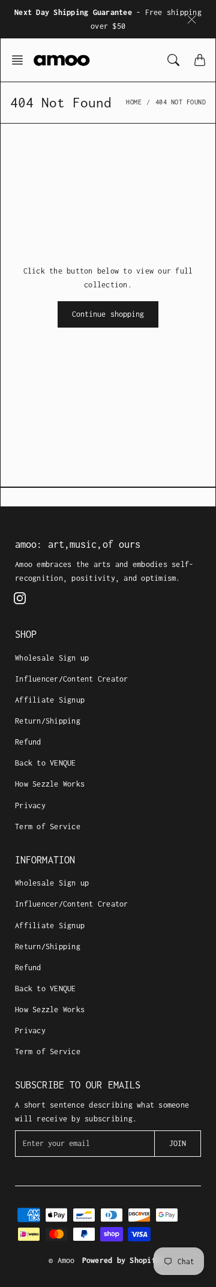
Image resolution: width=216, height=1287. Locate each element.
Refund (28, 741)
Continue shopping (108, 314)
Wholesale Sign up (52, 657)
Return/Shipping (47, 720)
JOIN (177, 1143)
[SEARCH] (173, 60)
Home (134, 102)
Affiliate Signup (50, 699)
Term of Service (47, 826)
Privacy (30, 805)
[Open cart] (200, 60)
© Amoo (62, 1260)
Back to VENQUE (45, 762)
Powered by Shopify (121, 1260)
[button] (21, 60)
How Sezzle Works (50, 783)
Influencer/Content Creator (71, 678)
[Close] (192, 19)
